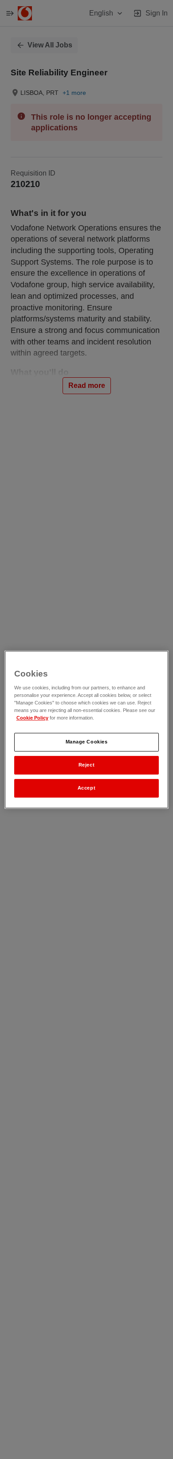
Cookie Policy (32, 718)
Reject (86, 764)
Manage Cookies (87, 742)
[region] (86, 729)
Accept (86, 787)
